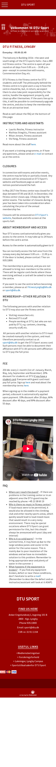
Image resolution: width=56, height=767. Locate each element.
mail (37, 576)
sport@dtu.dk (12, 290)
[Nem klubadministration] (28, 695)
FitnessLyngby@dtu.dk (39, 287)
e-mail (37, 153)
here (33, 144)
